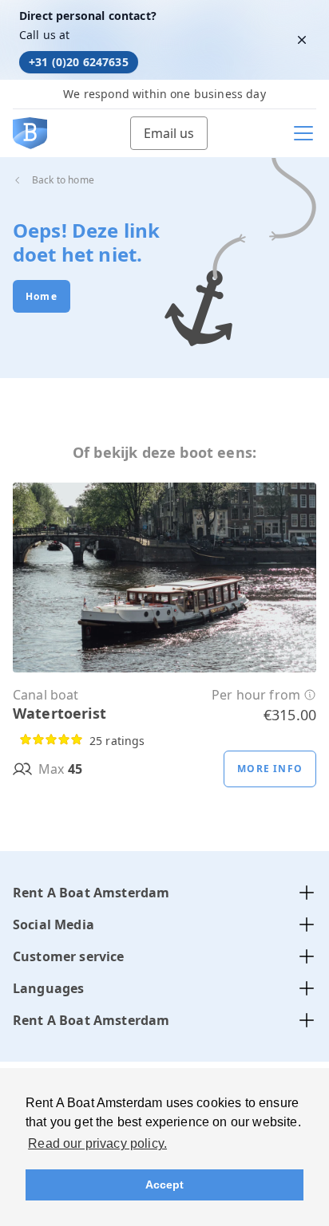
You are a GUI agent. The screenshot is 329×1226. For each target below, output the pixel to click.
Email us (169, 133)
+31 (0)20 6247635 (79, 61)
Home (41, 296)
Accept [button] (164, 1184)
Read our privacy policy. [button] (97, 1143)
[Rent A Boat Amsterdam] (30, 133)
